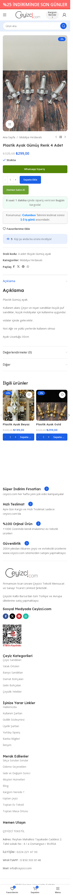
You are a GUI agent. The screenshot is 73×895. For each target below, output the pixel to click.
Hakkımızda (10, 707)
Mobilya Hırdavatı (30, 137)
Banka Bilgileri (11, 738)
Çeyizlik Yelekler (12, 691)
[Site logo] (27, 14)
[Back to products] (60, 137)
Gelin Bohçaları (12, 685)
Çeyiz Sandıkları (12, 660)
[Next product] (65, 137)
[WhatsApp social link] (28, 266)
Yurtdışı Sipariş (11, 732)
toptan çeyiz (10, 798)
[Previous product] (56, 137)
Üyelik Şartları (11, 726)
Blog (5, 786)
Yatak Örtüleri (11, 666)
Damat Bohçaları (13, 679)
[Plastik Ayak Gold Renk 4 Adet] (52, 405)
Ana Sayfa (9, 137)
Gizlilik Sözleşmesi (14, 719)
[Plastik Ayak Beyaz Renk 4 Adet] (18, 405)
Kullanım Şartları (12, 713)
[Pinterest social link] (23, 266)
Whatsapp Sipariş (34, 169)
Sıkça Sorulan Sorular (15, 760)
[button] (18, 437)
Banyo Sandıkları (13, 672)
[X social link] (18, 266)
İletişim (7, 745)
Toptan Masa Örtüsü (15, 811)
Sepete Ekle (30, 179)
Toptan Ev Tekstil (13, 804)
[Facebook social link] (13, 266)
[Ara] (63, 26)
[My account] (64, 15)
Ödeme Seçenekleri (14, 766)
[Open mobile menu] (4, 15)
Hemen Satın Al (16, 189)
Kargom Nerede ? (52, 15)
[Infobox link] (26, 489)
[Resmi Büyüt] (10, 124)
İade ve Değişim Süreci (16, 773)
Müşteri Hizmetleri (14, 779)
